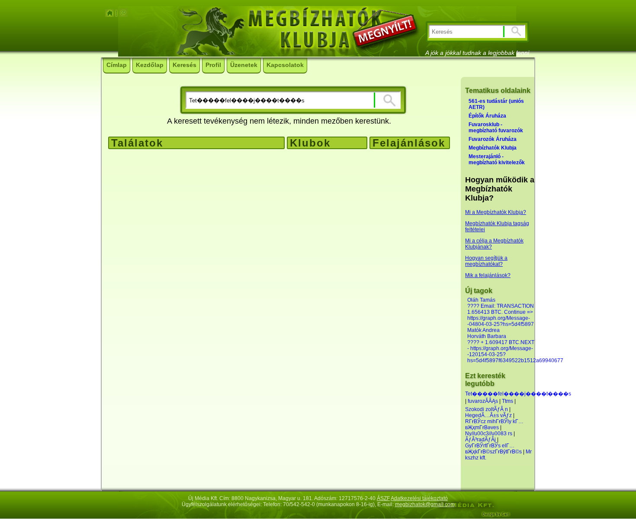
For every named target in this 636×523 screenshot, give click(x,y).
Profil (213, 64)
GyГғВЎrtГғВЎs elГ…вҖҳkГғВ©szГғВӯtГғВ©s (493, 449)
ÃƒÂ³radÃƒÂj (480, 440)
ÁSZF (383, 498)
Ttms (507, 401)
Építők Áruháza (487, 116)
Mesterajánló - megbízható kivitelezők (497, 159)
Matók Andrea (483, 330)
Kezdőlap (150, 64)
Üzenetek (243, 64)
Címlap (116, 64)
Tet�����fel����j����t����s (518, 394)
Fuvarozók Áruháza (493, 139)
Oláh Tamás (481, 300)
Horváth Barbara (486, 336)
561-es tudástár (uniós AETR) (496, 104)
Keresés (184, 64)
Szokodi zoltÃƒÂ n (486, 409)
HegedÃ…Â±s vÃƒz (488, 415)
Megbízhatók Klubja (493, 148)
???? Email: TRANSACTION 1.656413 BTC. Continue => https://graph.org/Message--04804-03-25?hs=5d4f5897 (500, 315)
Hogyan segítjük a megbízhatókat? (486, 261)
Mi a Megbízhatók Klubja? (495, 212)
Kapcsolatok (285, 64)
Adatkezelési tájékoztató (419, 498)
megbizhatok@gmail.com (425, 504)
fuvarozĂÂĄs (483, 401)
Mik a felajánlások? (488, 275)
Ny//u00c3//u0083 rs (488, 434)
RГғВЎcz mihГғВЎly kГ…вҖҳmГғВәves (494, 424)
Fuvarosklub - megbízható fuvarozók (496, 127)
